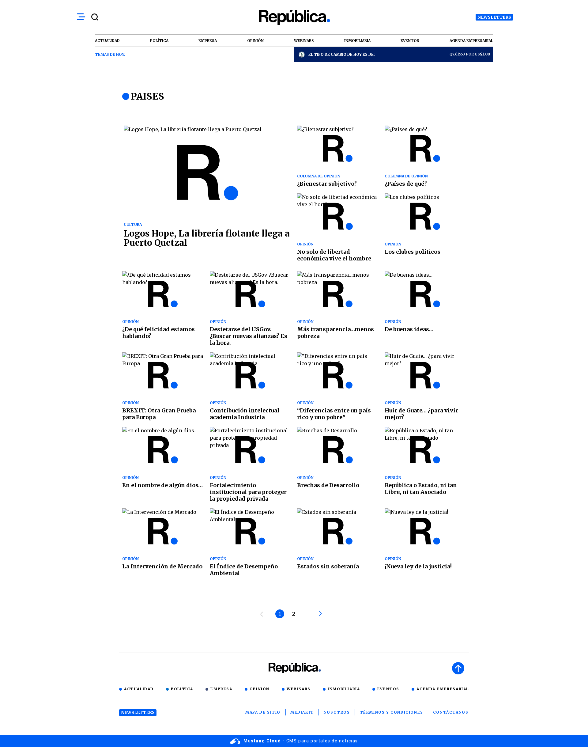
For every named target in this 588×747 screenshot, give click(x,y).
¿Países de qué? (406, 183)
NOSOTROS (337, 712)
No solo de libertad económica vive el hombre (334, 255)
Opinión (260, 689)
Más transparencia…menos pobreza (335, 332)
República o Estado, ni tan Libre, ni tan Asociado (421, 488)
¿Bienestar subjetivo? (327, 183)
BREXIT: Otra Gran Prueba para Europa (159, 414)
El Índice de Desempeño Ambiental (244, 570)
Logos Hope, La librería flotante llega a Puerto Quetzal (207, 238)
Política (182, 689)
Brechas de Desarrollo (328, 485)
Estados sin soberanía (328, 566)
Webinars (299, 689)
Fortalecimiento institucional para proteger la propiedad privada (248, 492)
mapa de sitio (263, 712)
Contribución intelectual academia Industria (244, 414)
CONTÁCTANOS (451, 712)
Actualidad (139, 689)
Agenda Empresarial (443, 689)
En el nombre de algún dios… (162, 485)
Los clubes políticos (412, 251)
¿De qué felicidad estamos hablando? (158, 332)
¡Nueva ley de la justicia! (418, 566)
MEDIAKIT (302, 712)
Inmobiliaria (344, 689)
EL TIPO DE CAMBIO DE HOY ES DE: (341, 54)
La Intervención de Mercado (162, 566)
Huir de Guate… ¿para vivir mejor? (421, 414)
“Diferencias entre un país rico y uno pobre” (334, 414)
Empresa (221, 689)
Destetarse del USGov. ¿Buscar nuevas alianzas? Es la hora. (248, 336)
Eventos (388, 689)
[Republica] (294, 17)
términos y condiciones (391, 712)
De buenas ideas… (409, 329)
